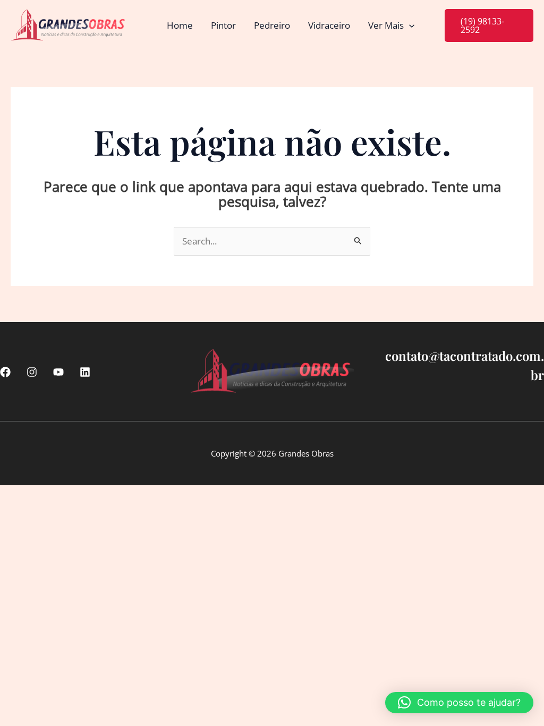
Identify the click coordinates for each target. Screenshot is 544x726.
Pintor (223, 25)
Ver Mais (386, 25)
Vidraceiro (329, 25)
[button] (409, 25)
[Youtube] (58, 372)
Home (180, 25)
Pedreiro (272, 25)
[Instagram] (32, 372)
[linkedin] (85, 372)
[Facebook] (5, 372)
